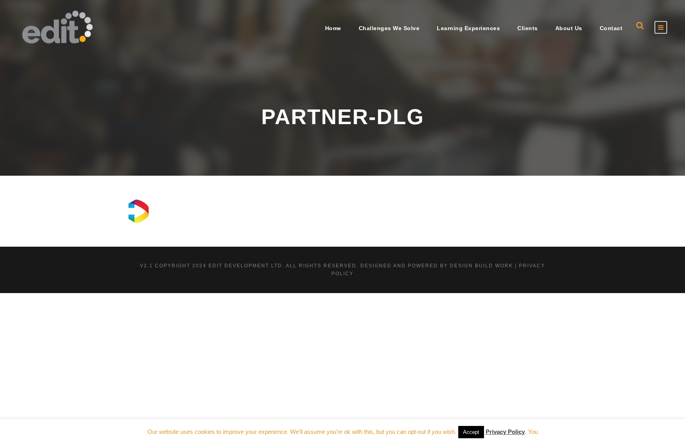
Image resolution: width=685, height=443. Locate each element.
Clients (527, 28)
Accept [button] (471, 432)
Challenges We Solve (389, 28)
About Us (568, 28)
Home (333, 28)
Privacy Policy (505, 432)
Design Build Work (481, 265)
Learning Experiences (468, 28)
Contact (611, 28)
